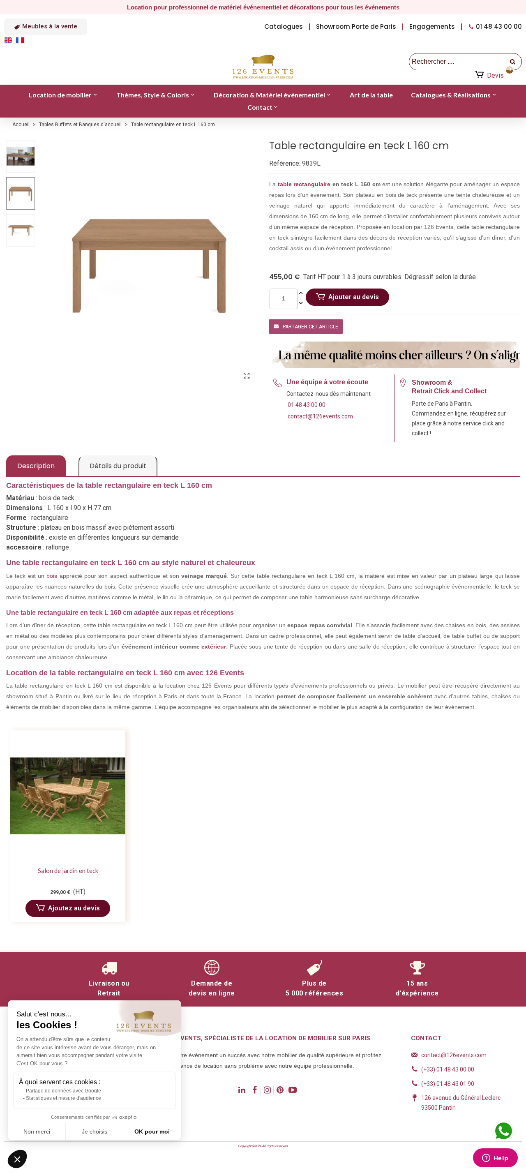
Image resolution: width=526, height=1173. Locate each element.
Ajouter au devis (353, 297)
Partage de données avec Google (63, 1091)
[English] (10, 40)
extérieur (213, 646)
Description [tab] (36, 466)
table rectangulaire (304, 184)
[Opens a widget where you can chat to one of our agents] (495, 1158)
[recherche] (513, 61)
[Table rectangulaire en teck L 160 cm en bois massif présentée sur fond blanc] (246, 376)
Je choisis (94, 1131)
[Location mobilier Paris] (263, 67)
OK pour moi (152, 1131)
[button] (45, 26)
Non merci (36, 1131)
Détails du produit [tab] (118, 466)
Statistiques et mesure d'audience (63, 1098)
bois (51, 576)
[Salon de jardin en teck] (67, 796)
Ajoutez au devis (74, 908)
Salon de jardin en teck (68, 870)
